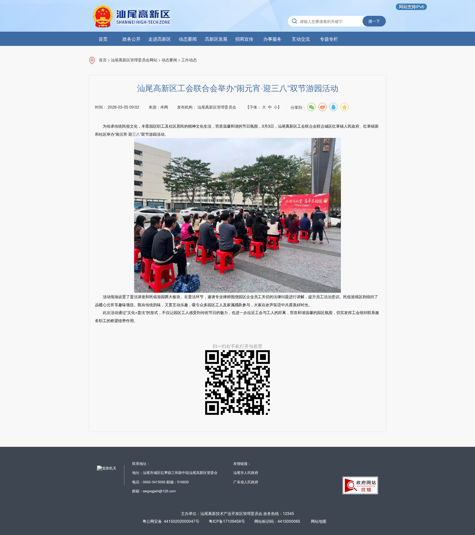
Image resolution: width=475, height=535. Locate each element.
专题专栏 (329, 39)
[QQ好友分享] (333, 107)
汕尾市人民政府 (245, 472)
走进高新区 (159, 39)
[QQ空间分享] (344, 107)
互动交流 (301, 39)
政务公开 (131, 39)
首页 (103, 39)
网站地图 (318, 521)
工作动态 (189, 60)
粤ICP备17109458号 (227, 521)
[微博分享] (322, 107)
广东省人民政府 (245, 481)
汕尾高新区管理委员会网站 (134, 60)
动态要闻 (188, 39)
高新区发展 (216, 39)
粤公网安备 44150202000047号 (170, 521)
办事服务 (272, 39)
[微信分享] (311, 107)
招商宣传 (244, 39)
